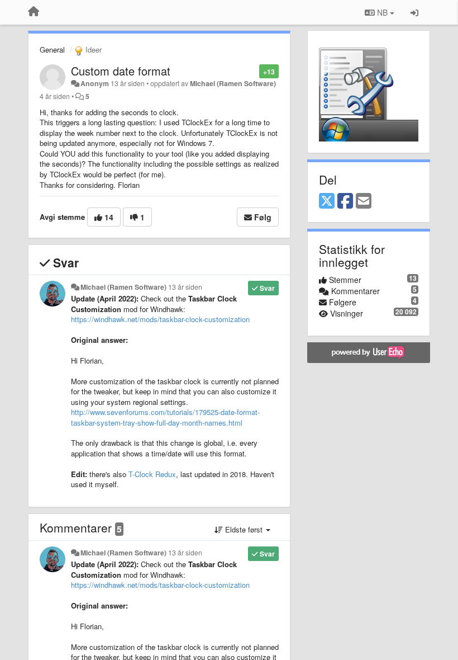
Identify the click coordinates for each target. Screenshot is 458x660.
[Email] (363, 201)
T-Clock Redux (152, 474)
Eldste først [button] (244, 529)
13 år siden (185, 287)
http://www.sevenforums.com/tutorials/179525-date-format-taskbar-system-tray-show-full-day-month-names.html (165, 417)
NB (382, 12)
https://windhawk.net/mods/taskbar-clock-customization (160, 319)
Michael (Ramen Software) (233, 83)
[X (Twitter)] (327, 201)
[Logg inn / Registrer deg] (414, 12)
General (52, 49)
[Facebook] (345, 201)
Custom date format (120, 71)
